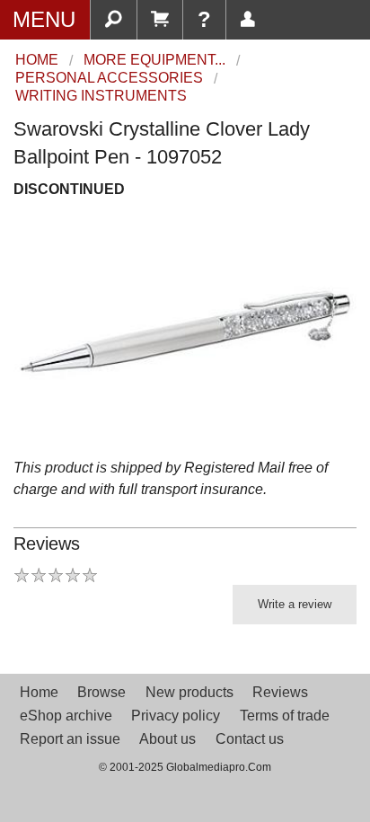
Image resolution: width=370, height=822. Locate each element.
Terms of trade (285, 715)
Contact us (250, 739)
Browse (101, 692)
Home (39, 692)
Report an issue (70, 739)
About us (167, 739)
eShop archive (66, 715)
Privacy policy (175, 715)
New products (189, 692)
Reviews (280, 692)
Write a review (294, 604)
